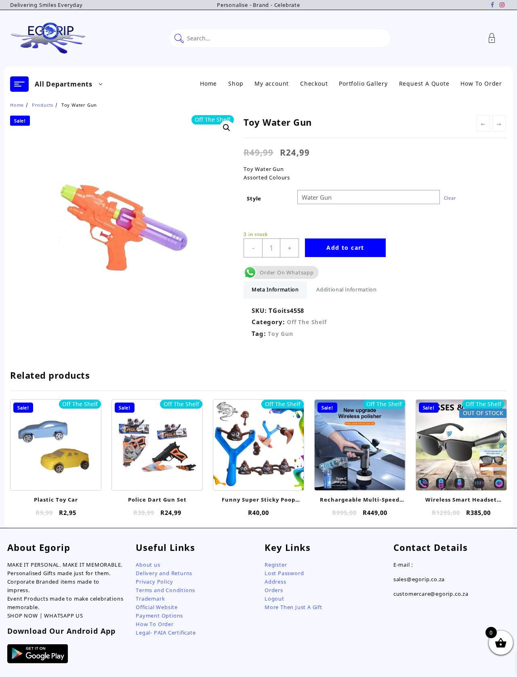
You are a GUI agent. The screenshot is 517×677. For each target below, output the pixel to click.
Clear (450, 198)
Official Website (157, 607)
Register (276, 564)
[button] (226, 127)
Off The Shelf (306, 322)
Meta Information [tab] (275, 289)
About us (148, 564)
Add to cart (345, 247)
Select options (56, 479)
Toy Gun (280, 333)
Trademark (150, 598)
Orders (274, 590)
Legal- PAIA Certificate (165, 632)
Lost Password (284, 573)
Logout (274, 598)
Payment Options (159, 615)
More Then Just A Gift (293, 607)
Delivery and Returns (164, 573)
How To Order (155, 624)
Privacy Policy (154, 581)
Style (254, 198)
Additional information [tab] (346, 289)
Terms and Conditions (165, 590)
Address (275, 581)
